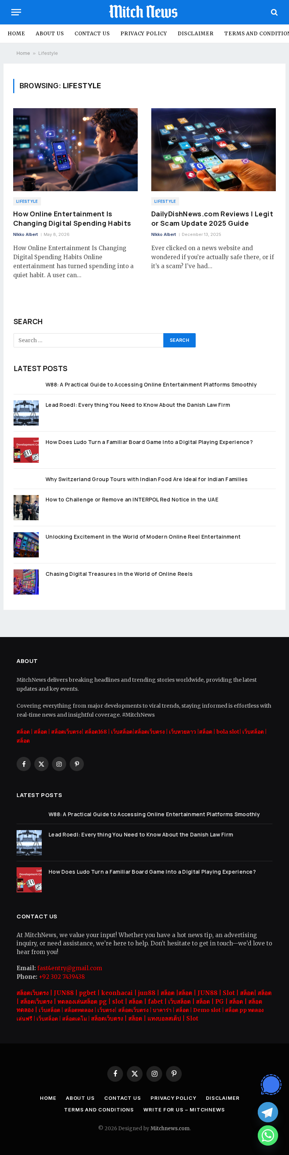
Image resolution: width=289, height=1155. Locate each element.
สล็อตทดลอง (78, 1010)
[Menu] (16, 12)
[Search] (273, 12)
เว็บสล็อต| (122, 731)
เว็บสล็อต (252, 731)
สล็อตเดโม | (76, 1018)
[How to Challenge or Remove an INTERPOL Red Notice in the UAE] (26, 507)
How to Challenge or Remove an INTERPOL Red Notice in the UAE (132, 499)
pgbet (87, 992)
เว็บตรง (106, 1010)
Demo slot (207, 1010)
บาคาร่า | (164, 1010)
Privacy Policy (143, 33)
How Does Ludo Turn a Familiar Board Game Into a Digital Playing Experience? (149, 441)
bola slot (227, 731)
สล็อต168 (96, 731)
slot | (120, 1001)
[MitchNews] (144, 12)
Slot (192, 1018)
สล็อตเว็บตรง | (35, 992)
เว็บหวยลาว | (184, 731)
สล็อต (23, 731)
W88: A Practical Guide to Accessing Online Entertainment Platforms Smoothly (151, 384)
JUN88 (64, 992)
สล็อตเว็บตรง (149, 731)
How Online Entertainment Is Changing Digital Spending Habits (72, 218)
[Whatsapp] (268, 1135)
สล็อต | (42, 731)
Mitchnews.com (170, 1128)
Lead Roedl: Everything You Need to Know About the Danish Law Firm (138, 404)
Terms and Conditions (99, 1110)
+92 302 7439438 (62, 976)
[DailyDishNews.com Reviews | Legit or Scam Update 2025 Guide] (213, 149)
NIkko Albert (25, 234)
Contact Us (92, 33)
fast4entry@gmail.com (69, 968)
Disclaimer (196, 33)
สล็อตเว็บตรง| (68, 731)
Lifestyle (27, 201)
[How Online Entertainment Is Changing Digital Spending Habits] (75, 149)
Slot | (231, 992)
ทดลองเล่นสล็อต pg (82, 1001)
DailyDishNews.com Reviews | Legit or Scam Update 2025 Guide (212, 218)
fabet (155, 1001)
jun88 (146, 992)
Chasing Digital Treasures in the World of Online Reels (119, 573)
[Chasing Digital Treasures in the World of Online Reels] (26, 582)
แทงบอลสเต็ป (164, 1018)
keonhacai (117, 992)
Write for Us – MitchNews (184, 1110)
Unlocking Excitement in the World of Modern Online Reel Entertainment (143, 536)
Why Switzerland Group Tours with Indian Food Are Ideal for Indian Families (147, 479)
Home (16, 33)
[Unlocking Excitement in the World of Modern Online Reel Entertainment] (26, 544)
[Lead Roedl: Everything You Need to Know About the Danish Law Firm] (26, 413)
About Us (50, 33)
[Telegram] (268, 1112)
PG (219, 1001)
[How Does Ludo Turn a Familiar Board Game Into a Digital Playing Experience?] (26, 450)
